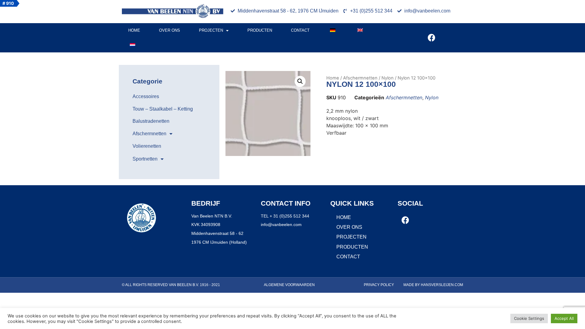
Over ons (169, 30)
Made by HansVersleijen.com (433, 285)
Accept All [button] (564, 318)
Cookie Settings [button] (529, 318)
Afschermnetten (149, 133)
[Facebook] (431, 37)
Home (134, 30)
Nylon (387, 78)
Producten (259, 30)
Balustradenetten (151, 121)
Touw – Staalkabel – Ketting (163, 108)
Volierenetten (147, 146)
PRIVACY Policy (379, 285)
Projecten (211, 30)
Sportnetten (145, 158)
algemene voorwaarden (289, 285)
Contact (300, 30)
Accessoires (146, 96)
